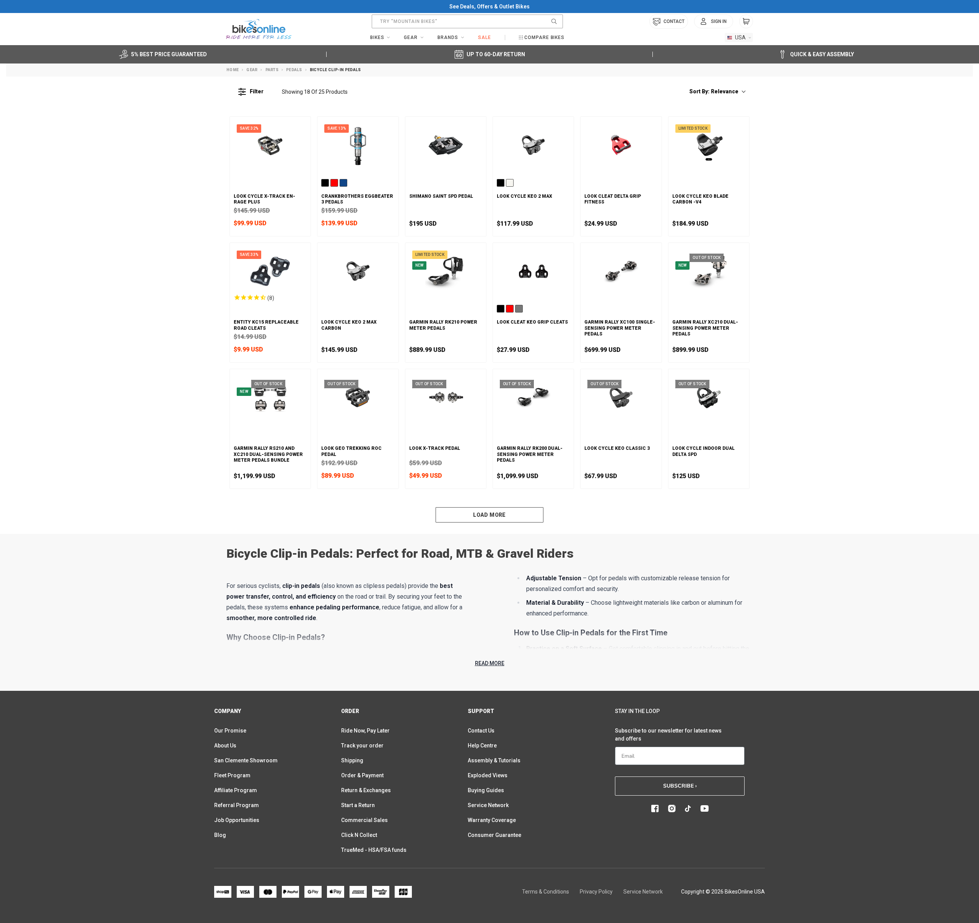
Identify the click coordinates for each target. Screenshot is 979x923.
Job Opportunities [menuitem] (236, 820)
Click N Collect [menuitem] (359, 835)
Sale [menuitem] (484, 37)
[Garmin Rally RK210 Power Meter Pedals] (445, 271)
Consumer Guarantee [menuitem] (494, 835)
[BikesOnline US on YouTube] (704, 808)
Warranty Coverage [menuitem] (492, 820)
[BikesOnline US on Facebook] (655, 808)
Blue (343, 183)
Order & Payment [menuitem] (362, 775)
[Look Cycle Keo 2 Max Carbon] (357, 271)
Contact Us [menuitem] (481, 731)
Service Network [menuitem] (488, 805)
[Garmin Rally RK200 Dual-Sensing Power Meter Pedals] (533, 397)
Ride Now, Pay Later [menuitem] (365, 731)
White (510, 183)
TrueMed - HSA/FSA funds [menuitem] (374, 850)
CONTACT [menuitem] (674, 21)
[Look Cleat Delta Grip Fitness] (620, 145)
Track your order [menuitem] (362, 745)
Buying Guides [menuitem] (486, 790)
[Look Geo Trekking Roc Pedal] (357, 397)
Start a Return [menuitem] (358, 805)
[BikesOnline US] (258, 29)
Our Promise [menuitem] (230, 731)
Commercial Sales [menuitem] (364, 820)
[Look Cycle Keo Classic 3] (620, 397)
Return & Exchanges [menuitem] (366, 790)
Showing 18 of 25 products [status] (315, 92)
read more (489, 663)
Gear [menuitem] (411, 37)
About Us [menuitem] (225, 745)
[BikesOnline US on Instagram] (672, 808)
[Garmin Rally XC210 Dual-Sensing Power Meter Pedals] (708, 271)
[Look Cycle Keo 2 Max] (533, 145)
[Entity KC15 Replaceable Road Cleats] (270, 271)
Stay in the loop (637, 711)
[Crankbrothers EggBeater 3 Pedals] (357, 145)
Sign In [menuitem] (719, 21)
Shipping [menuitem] (352, 760)
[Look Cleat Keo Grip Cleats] (533, 271)
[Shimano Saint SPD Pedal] (445, 145)
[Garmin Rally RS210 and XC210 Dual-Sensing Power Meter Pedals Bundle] (270, 397)
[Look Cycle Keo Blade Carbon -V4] (708, 145)
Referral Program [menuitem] (236, 805)
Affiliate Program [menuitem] (235, 790)
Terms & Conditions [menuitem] (545, 892)
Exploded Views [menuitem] (487, 775)
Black (325, 183)
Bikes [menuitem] (377, 37)
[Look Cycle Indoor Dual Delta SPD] (708, 397)
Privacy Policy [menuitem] (596, 892)
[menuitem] (714, 21)
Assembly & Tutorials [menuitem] (494, 760)
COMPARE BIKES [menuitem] (544, 37)
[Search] (554, 21)
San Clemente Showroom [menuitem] (246, 760)
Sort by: (713, 91)
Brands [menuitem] (447, 37)
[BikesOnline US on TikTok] (688, 808)
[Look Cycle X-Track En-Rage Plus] (270, 145)
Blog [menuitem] (220, 835)
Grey (519, 309)
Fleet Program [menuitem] (232, 775)
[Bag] (746, 21)
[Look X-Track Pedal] (445, 397)
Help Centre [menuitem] (482, 745)
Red (334, 183)
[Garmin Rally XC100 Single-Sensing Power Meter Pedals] (620, 271)
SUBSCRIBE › (680, 786)
